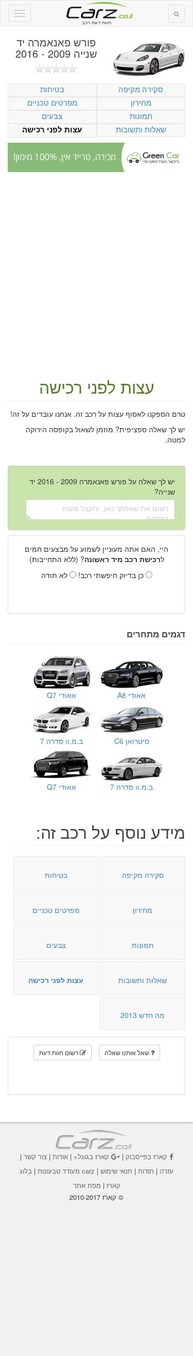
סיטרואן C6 (131, 741)
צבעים (52, 115)
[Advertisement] (96, 275)
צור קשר (35, 1156)
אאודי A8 (131, 695)
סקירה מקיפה (140, 88)
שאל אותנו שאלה (127, 1052)
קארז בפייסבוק (146, 1156)
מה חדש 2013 (142, 1015)
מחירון (141, 102)
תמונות (141, 115)
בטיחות (52, 88)
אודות (60, 1156)
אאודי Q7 (61, 695)
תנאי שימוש (116, 1171)
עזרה (166, 1171)
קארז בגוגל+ (91, 1156)
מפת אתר (87, 1185)
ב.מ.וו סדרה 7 (61, 741)
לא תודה (55, 575)
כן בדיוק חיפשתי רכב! (112, 575)
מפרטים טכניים (52, 102)
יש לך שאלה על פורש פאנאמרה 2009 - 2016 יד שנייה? (102, 486)
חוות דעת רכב (96, 10)
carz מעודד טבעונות (66, 1171)
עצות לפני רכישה (52, 129)
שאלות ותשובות (141, 129)
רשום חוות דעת (59, 1052)
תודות (146, 1171)
